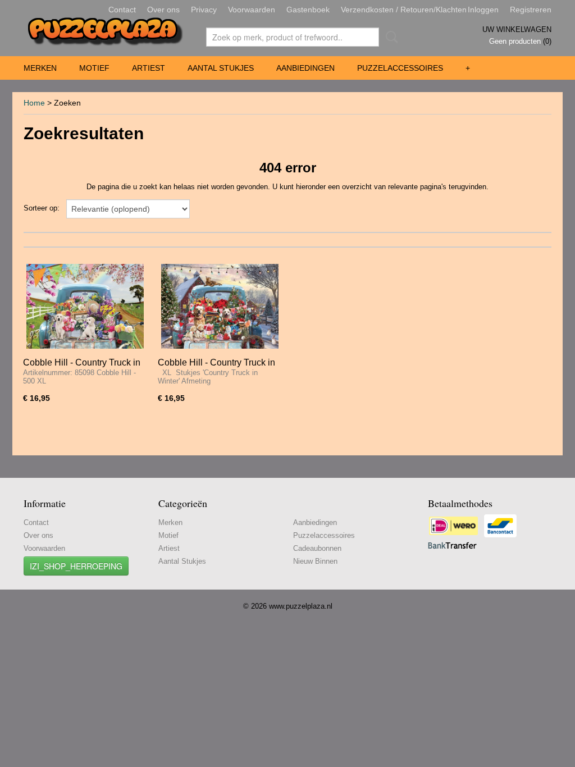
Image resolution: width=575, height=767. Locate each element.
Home (34, 102)
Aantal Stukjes (221, 67)
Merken (40, 67)
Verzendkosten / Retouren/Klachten (404, 9)
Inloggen (483, 9)
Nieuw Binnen (315, 561)
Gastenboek (308, 9)
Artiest (148, 67)
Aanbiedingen (305, 67)
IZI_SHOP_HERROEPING (76, 566)
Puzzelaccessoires (400, 67)
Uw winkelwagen (516, 29)
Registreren (530, 9)
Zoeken (389, 37)
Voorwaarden (251, 9)
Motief (94, 67)
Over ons (163, 9)
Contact (122, 9)
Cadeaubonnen (317, 548)
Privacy (204, 9)
